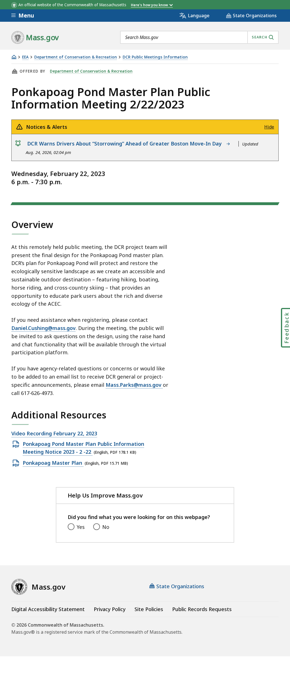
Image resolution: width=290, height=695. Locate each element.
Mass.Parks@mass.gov (134, 384)
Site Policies (149, 609)
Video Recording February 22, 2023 (54, 433)
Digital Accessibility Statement (48, 609)
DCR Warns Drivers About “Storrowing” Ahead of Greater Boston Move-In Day (126, 143)
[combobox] (199, 37)
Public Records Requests (202, 609)
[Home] (13, 57)
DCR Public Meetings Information (155, 57)
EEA (25, 57)
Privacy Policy (109, 609)
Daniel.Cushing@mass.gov (43, 328)
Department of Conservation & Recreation (75, 57)
